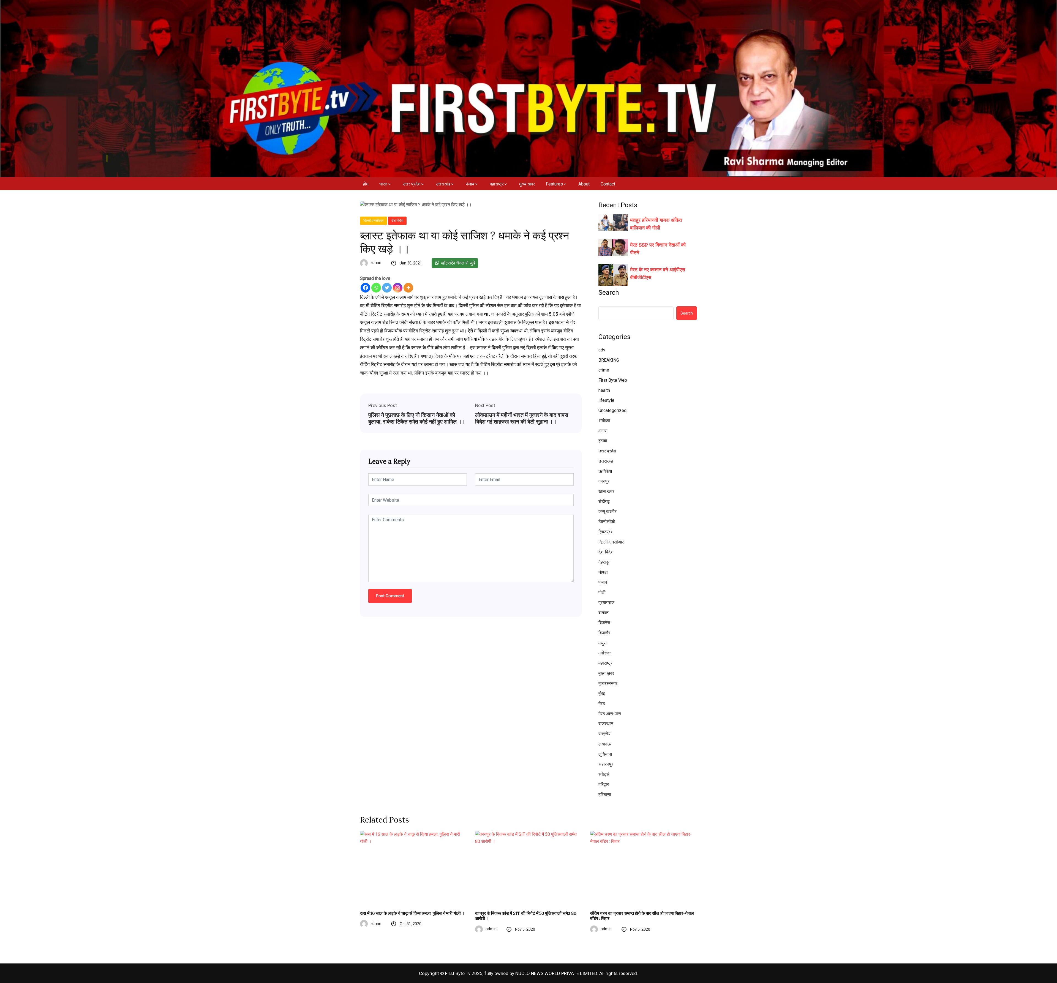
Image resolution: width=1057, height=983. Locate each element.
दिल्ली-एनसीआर (373, 221)
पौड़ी (602, 592)
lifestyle (606, 400)
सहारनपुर (605, 764)
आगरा (602, 430)
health (604, 390)
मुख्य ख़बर (527, 184)
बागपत (603, 612)
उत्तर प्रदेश (411, 184)
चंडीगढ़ (604, 501)
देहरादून (604, 562)
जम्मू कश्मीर (607, 511)
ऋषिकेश (605, 471)
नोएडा (603, 572)
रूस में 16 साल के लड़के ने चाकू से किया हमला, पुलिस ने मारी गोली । (412, 913)
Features (554, 184)
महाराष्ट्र (497, 184)
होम (365, 184)
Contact (608, 184)
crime (603, 370)
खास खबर (606, 491)
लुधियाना (605, 754)
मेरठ (601, 703)
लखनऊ (604, 744)
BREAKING (608, 360)
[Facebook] (365, 288)
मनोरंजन (605, 653)
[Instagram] (397, 288)
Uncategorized (612, 410)
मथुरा (602, 643)
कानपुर (603, 481)
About (584, 184)
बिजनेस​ (604, 622)
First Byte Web (612, 380)
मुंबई (601, 693)
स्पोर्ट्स (603, 774)
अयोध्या (604, 420)
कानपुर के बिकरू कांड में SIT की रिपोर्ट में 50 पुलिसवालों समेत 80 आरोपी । (525, 916)
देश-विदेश (397, 221)
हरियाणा (604, 794)
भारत (383, 184)
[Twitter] (387, 288)
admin (376, 262)
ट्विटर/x (605, 531)
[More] (408, 288)
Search (608, 292)
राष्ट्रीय (604, 733)
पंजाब (470, 184)
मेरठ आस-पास (609, 713)
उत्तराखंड (443, 184)
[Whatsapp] (376, 288)
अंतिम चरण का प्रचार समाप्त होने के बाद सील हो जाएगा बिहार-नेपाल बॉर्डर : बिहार (642, 916)
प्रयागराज (606, 602)
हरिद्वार (603, 784)
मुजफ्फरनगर (607, 683)
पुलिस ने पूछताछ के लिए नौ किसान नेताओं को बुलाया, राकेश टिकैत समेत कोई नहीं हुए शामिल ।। (416, 418)
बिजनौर (604, 632)
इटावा (602, 440)
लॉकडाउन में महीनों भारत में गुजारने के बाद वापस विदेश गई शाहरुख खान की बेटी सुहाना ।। (521, 418)
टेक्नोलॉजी (606, 521)
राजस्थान (605, 723)
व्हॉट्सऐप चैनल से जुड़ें (457, 263)
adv (601, 350)
